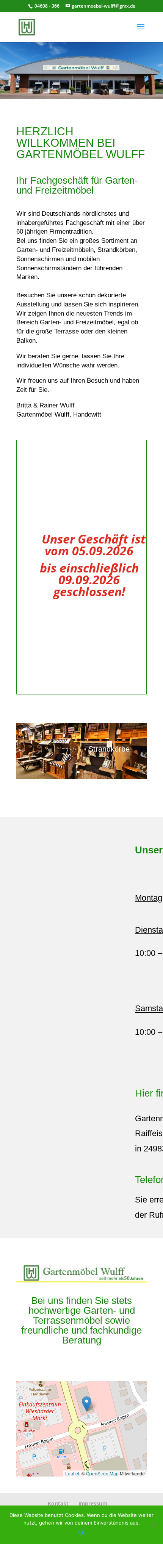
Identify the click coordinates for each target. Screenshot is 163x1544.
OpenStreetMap (102, 1473)
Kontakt (58, 1503)
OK (81, 1533)
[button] (86, 1404)
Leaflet (72, 1473)
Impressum (92, 1503)
